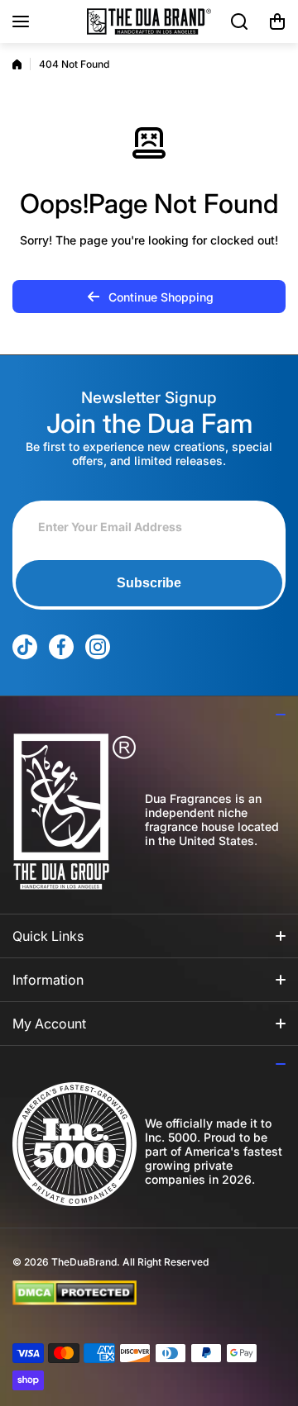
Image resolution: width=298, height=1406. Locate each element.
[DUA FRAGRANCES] (149, 21)
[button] (277, 21)
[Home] (17, 64)
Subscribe (149, 583)
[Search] (240, 21)
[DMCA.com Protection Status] (135, 1292)
